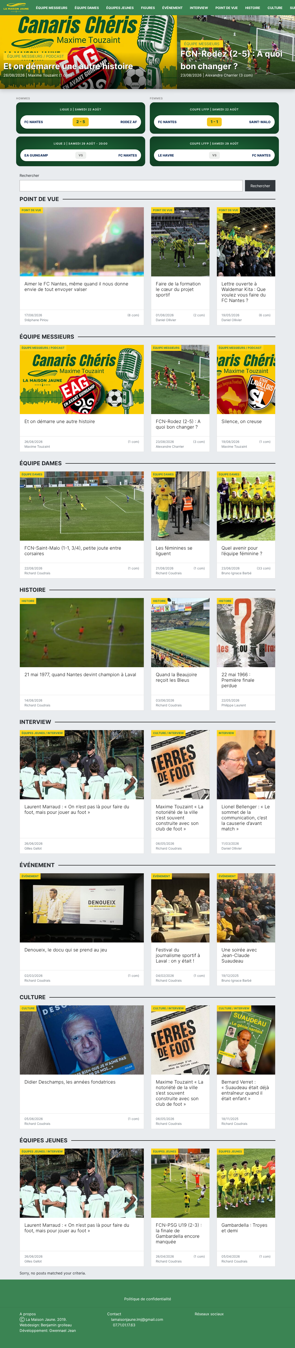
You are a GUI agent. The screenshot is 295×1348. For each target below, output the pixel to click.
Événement (172, 8)
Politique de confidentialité (147, 1299)
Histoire (252, 8)
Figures (148, 8)
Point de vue (226, 8)
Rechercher (29, 175)
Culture (275, 8)
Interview (199, 8)
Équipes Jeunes (120, 8)
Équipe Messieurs (51, 8)
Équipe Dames (87, 8)
